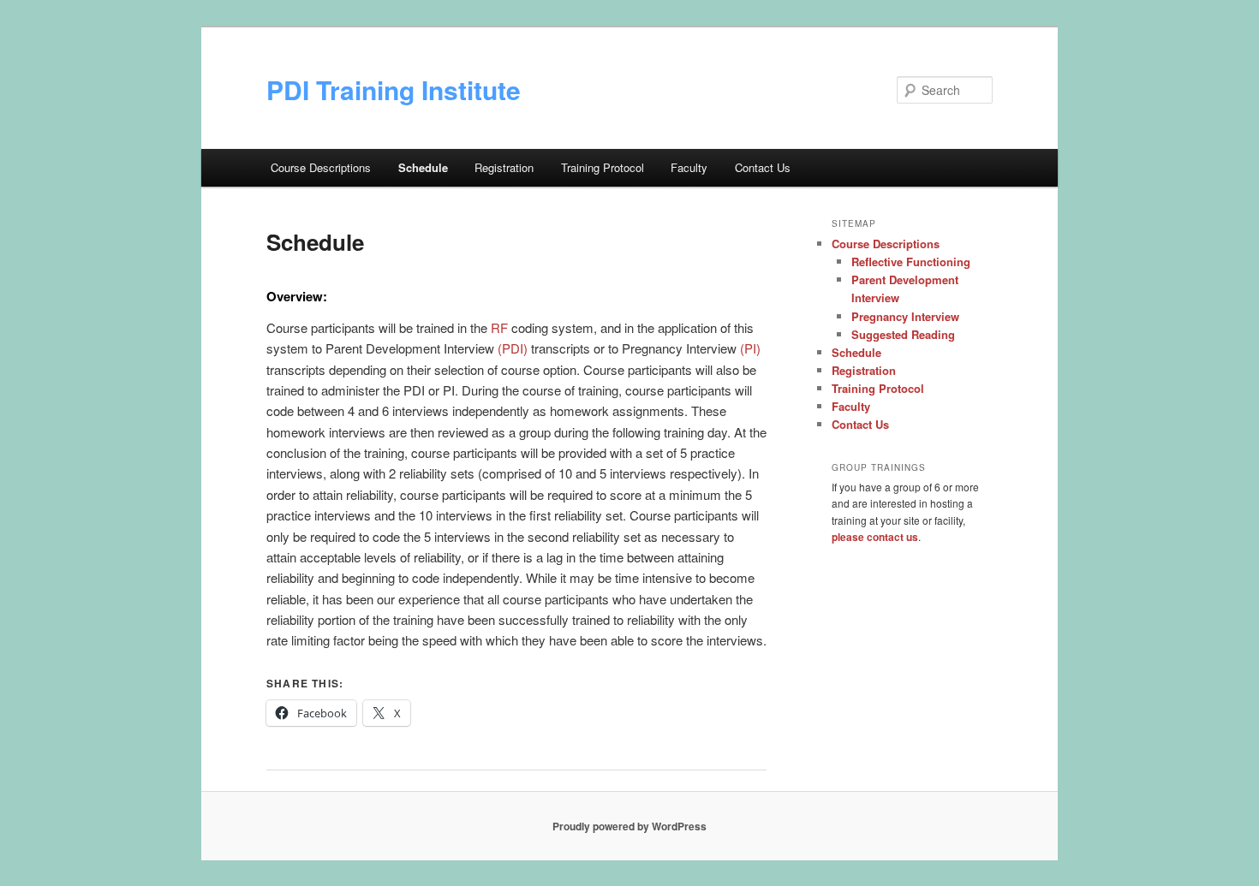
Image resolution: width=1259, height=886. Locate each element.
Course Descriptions (321, 167)
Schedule (423, 167)
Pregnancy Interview (905, 316)
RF (499, 327)
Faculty (689, 167)
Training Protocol (602, 167)
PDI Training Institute (393, 89)
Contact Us (763, 167)
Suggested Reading (903, 334)
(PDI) (513, 348)
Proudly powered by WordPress (629, 826)
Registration (504, 167)
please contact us (875, 536)
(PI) (750, 348)
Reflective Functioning (910, 261)
